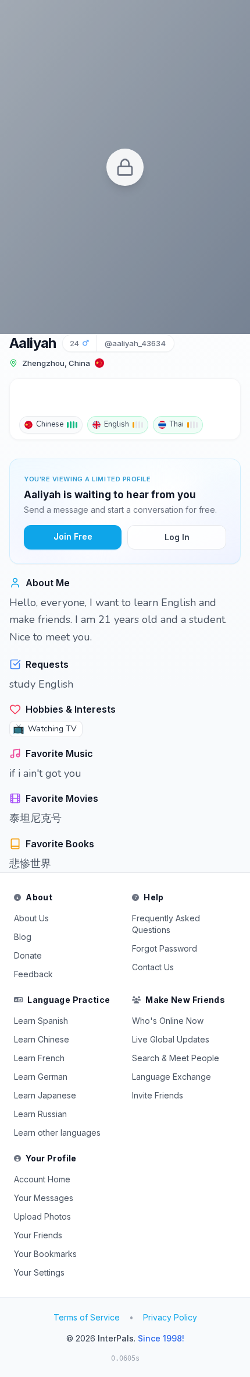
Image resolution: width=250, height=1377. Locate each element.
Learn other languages (57, 1132)
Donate (28, 955)
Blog (22, 937)
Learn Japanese (45, 1095)
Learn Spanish (41, 1021)
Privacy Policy (170, 1317)
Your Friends (38, 1235)
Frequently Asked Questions (166, 924)
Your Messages (43, 1198)
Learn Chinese (41, 1039)
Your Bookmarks (45, 1254)
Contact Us (153, 967)
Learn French (39, 1058)
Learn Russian (40, 1114)
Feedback (33, 974)
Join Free (72, 536)
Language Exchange (171, 1077)
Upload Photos (42, 1216)
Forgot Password (164, 948)
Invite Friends (157, 1095)
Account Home (42, 1179)
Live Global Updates (170, 1039)
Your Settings (39, 1272)
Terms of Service (86, 1317)
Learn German (40, 1077)
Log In (177, 537)
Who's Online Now (167, 1021)
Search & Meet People (175, 1058)
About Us (31, 918)
